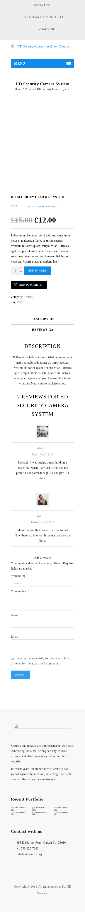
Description (43, 319)
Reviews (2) (42, 329)
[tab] (43, 319)
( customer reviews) (42, 206)
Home (18, 89)
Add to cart (37, 270)
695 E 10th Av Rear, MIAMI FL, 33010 (45, 17)
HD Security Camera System (53, 89)
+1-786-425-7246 (45, 29)
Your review (20, 591)
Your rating (18, 576)
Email (16, 636)
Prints (20, 302)
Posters (29, 89)
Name (16, 615)
